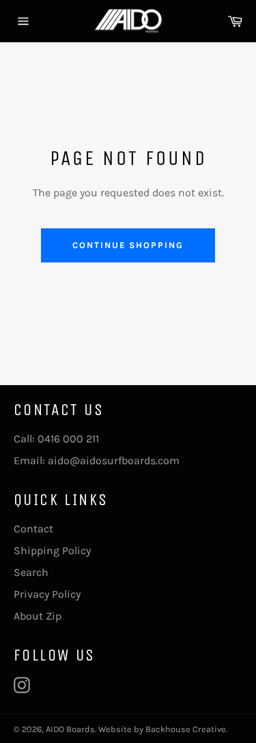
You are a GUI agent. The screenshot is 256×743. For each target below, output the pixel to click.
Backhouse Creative (185, 729)
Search (31, 572)
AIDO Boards (70, 729)
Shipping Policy (52, 550)
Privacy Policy (47, 594)
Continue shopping (128, 245)
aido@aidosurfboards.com (114, 460)
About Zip (37, 615)
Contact (33, 528)
